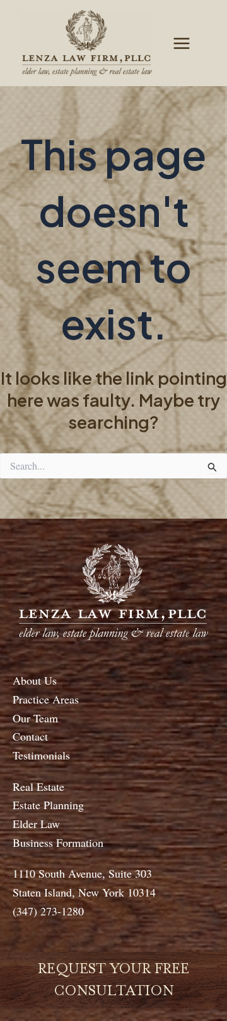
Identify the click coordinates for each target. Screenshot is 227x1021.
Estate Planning (48, 804)
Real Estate (38, 786)
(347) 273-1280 (48, 911)
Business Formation (58, 842)
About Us (35, 680)
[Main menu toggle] (182, 43)
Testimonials (41, 755)
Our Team (35, 718)
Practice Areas (46, 699)
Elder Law (36, 823)
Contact (30, 736)
